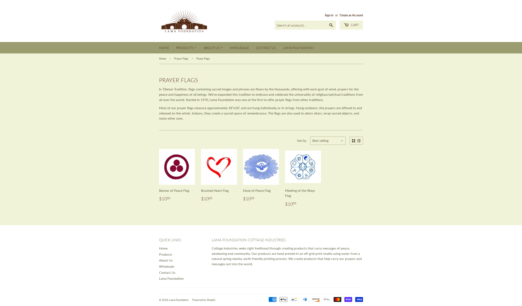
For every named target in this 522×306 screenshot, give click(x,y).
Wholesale (239, 48)
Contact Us (266, 48)
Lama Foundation (298, 48)
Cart (354, 25)
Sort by (301, 140)
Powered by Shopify (204, 300)
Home (164, 48)
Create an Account (351, 15)
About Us (211, 48)
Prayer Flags (181, 58)
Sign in (329, 15)
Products (185, 48)
